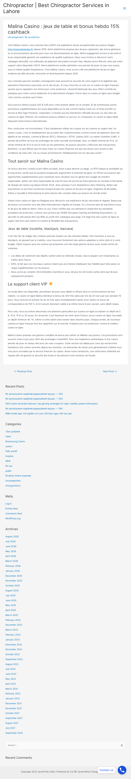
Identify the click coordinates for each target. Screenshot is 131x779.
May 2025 (10, 605)
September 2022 (14, 659)
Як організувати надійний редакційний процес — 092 (34, 394)
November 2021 (13, 708)
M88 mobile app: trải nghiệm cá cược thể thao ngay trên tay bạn (38, 413)
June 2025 (10, 600)
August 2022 (12, 664)
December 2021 (13, 703)
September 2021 (13, 718)
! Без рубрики (12, 431)
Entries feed (11, 508)
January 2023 (12, 639)
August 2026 (12, 536)
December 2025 (13, 576)
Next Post (110, 371)
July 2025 (10, 595)
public (8, 471)
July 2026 (10, 541)
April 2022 (10, 684)
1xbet (8, 436)
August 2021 (11, 723)
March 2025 (11, 615)
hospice (9, 456)
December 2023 (13, 625)
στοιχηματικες (12, 485)
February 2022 (12, 693)
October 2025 (12, 585)
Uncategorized (15, 37)
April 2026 (10, 556)
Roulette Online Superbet (18, 475)
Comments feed (13, 513)
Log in (8, 503)
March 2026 (11, 561)
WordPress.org (12, 518)
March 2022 (11, 688)
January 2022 (12, 698)
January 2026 (12, 571)
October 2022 (12, 654)
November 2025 (13, 580)
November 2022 (13, 649)
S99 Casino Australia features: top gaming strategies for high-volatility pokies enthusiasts (51, 403)
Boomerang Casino (15, 441)
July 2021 (10, 728)
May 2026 (10, 551)
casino (8, 446)
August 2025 (12, 590)
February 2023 (13, 634)
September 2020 (14, 733)
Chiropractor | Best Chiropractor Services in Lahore (56, 8)
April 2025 (10, 610)
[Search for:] (65, 745)
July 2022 (10, 669)
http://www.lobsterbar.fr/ (20, 49)
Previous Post (23, 371)
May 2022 (10, 679)
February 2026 (13, 566)
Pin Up (8, 466)
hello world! (11, 451)
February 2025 (12, 620)
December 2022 (13, 644)
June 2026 (10, 546)
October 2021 (12, 713)
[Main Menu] (124, 8)
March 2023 (11, 629)
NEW (7, 461)
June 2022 (10, 674)
